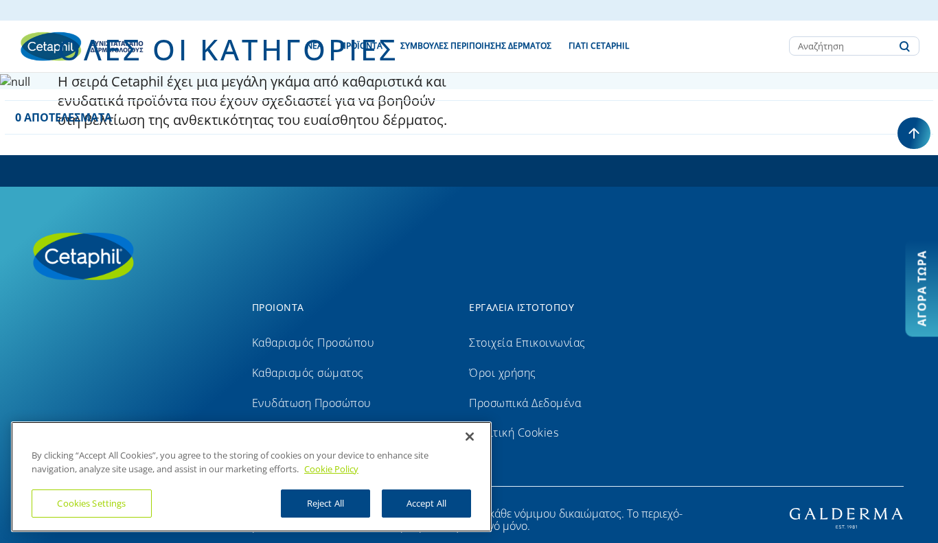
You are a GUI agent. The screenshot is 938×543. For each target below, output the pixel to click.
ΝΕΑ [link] (314, 45)
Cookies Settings (91, 503)
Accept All (426, 503)
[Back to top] (914, 133)
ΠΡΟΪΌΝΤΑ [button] (361, 45)
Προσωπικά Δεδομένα (525, 403)
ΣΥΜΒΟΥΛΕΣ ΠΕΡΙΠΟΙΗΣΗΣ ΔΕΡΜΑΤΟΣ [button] (475, 45)
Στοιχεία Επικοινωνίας (527, 342)
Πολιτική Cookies (513, 432)
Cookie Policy (331, 469)
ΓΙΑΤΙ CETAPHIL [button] (599, 45)
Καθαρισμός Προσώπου (313, 342)
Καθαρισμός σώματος (308, 372)
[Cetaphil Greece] (130, 255)
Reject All (325, 503)
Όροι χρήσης (502, 372)
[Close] (470, 436)
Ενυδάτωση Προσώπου (311, 403)
